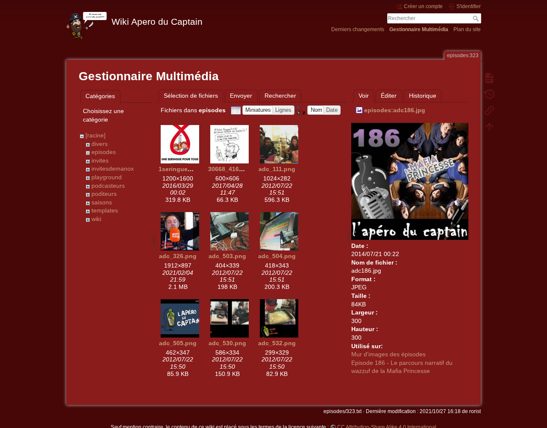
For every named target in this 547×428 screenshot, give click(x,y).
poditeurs (104, 193)
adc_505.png (178, 343)
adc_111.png (277, 169)
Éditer (389, 95)
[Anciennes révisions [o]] (489, 94)
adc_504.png (277, 256)
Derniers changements (357, 29)
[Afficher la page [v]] (489, 78)
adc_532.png (277, 343)
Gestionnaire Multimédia (418, 29)
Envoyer (241, 95)
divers (99, 143)
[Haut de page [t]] (489, 126)
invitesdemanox (112, 168)
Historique (422, 95)
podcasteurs (108, 185)
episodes (103, 151)
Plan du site (467, 29)
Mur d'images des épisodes (388, 354)
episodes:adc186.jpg (394, 110)
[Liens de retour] (489, 110)
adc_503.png (227, 256)
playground (106, 177)
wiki (96, 218)
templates (104, 210)
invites (100, 160)
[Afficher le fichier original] (409, 180)
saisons (101, 202)
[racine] (95, 135)
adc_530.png (227, 343)
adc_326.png (178, 256)
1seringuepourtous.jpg (192, 169)
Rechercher (477, 18)
